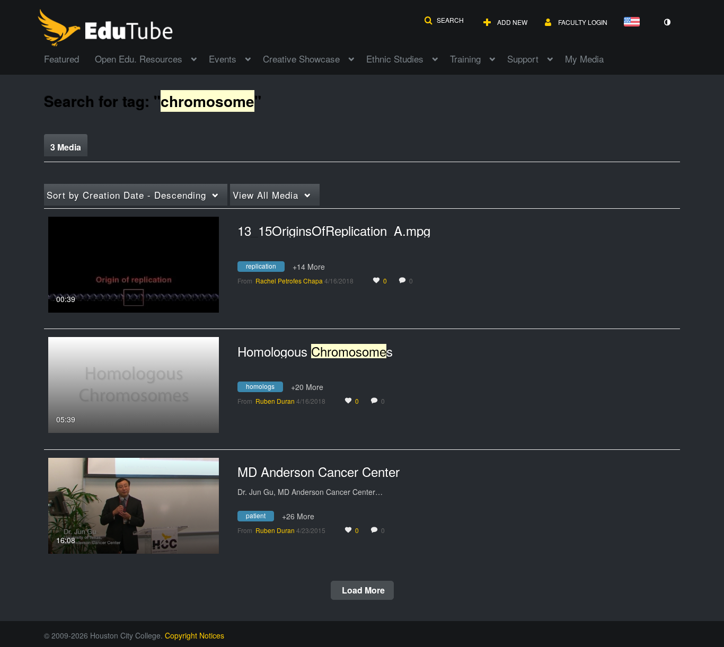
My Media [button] (584, 58)
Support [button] (522, 58)
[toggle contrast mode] (667, 22)
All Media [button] (265, 194)
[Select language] (634, 22)
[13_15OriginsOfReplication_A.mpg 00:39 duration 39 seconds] (133, 263)
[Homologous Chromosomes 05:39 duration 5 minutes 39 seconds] (133, 383)
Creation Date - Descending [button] (126, 194)
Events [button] (222, 58)
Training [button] (465, 58)
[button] (444, 20)
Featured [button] (61, 58)
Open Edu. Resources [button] (138, 58)
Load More (362, 590)
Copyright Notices (194, 635)
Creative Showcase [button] (301, 58)
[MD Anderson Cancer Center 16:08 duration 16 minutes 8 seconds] (133, 504)
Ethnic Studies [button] (394, 58)
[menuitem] (69, 57)
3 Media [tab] (65, 147)
